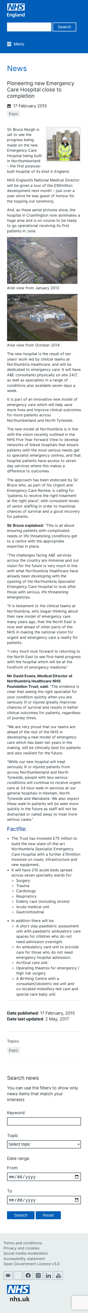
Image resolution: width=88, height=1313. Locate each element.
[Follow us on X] (18, 1278)
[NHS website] (18, 1300)
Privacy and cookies (21, 1248)
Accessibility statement (24, 1258)
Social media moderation (26, 1253)
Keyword (16, 1112)
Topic (12, 1135)
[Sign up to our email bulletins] (8, 1278)
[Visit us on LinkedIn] (48, 1278)
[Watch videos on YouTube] (58, 1278)
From (12, 1167)
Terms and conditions (23, 1243)
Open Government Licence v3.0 (32, 1263)
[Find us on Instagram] (38, 1278)
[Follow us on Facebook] (28, 1278)
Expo (13, 113)
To (9, 1191)
